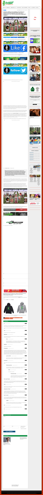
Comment (4, 416)
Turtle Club (4, 7)
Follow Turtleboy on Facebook (35, 30)
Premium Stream (13, 7)
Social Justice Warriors (24, 7)
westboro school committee (7, 318)
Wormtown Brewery (5, 293)
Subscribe (35, 104)
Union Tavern (10, 293)
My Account (37, 7)
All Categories (33, 7)
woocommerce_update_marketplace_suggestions (35, 156)
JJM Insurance (17, 293)
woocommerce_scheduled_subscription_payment (35, 158)
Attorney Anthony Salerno (20, 294)
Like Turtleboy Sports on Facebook (13, 52)
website (19, 297)
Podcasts (29, 7)
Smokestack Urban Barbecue (22, 293)
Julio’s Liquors (9, 294)
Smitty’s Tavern (5, 294)
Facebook (12, 299)
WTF (15, 7)
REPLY (25, 323)
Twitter (7, 299)
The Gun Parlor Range (13, 294)
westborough (11, 318)
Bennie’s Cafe (13, 293)
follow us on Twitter (21, 52)
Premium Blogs (8, 7)
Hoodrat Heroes (19, 7)
